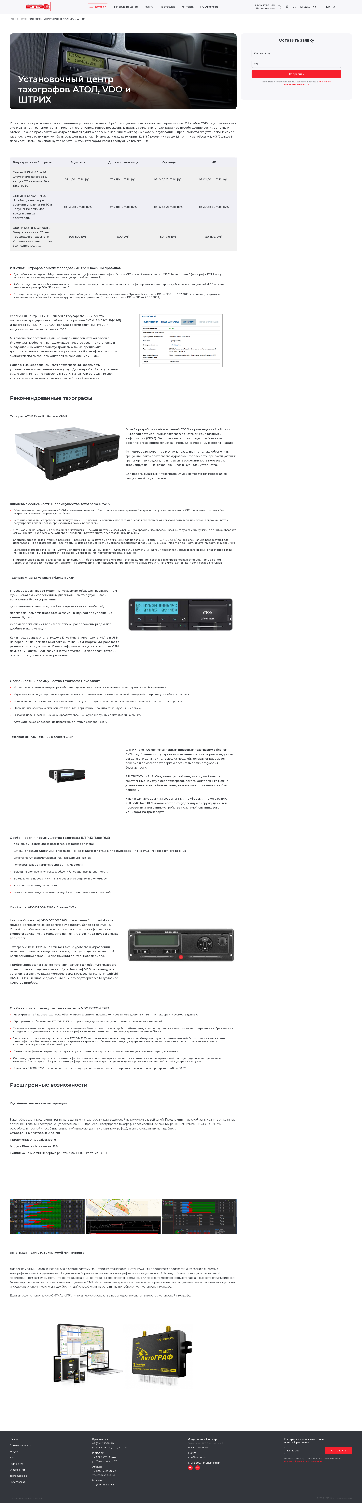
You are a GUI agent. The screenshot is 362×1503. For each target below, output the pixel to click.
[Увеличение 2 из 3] (157, 1204)
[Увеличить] (192, 1327)
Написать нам (265, 8)
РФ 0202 (101, 320)
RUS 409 (48, 324)
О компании (17, 1469)
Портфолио (167, 6)
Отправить (296, 74)
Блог (13, 1457)
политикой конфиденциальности (307, 83)
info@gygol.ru (197, 1457)
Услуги (149, 6)
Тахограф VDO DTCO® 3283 (30, 947)
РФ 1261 (114, 320)
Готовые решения (126, 6)
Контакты (187, 6)
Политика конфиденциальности (26, 1498)
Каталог (100, 6)
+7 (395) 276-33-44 (104, 1457)
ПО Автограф (209, 6)
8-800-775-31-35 (70, 373)
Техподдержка (18, 1476)
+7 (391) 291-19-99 (103, 1443)
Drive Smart (70, 637)
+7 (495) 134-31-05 (103, 1484)
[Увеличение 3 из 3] (232, 1204)
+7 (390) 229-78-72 (104, 1470)
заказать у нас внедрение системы (121, 1295)
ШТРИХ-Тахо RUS (140, 803)
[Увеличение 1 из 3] (80, 1204)
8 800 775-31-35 (265, 5)
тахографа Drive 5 (174, 474)
